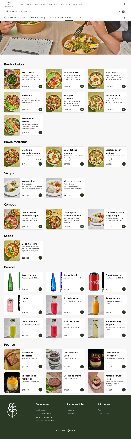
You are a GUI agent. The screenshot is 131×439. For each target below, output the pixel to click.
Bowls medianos (31, 17)
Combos (52, 17)
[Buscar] (5, 17)
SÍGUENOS (77, 4)
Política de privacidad (44, 421)
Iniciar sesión (103, 413)
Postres (78, 17)
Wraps (43, 17)
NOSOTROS (53, 4)
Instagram (71, 410)
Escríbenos (40, 410)
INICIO (20, 4)
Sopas (61, 17)
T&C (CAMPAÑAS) (43, 413)
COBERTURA (39, 4)
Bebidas (69, 17)
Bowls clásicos (15, 17)
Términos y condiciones (45, 417)
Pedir (100, 410)
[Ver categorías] (124, 17)
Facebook (71, 413)
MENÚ (28, 4)
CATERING (65, 4)
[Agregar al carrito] (40, 86)
